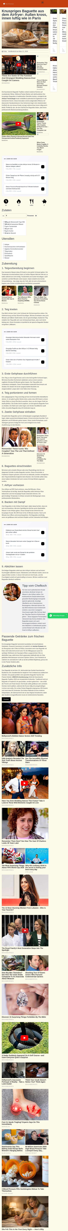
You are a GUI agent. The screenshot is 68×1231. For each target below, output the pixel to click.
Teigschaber (8, 251)
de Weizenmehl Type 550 (15, 222)
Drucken (6, 699)
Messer (7, 258)
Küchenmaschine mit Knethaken (15, 247)
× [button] (66, 614)
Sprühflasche (9, 255)
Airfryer (7, 244)
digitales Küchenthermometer (14, 249)
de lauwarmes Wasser (14, 224)
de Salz (9, 228)
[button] (42, 2)
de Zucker (9, 231)
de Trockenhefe (11, 226)
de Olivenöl (10, 233)
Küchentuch (8, 253)
